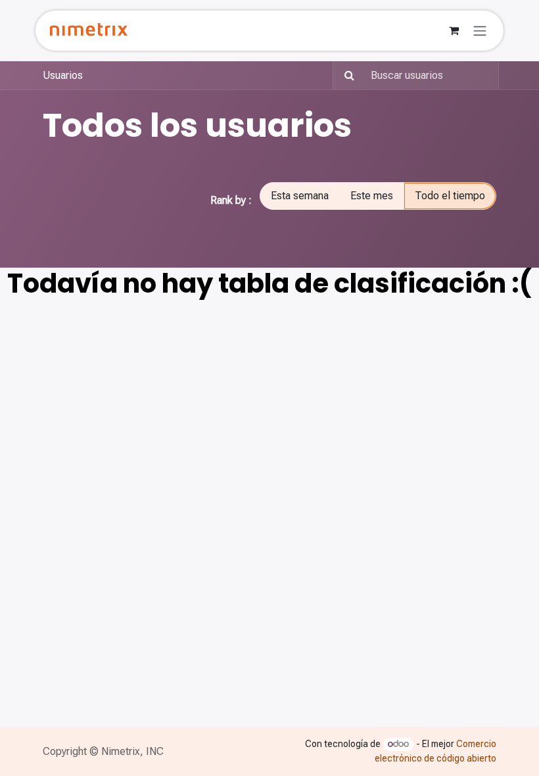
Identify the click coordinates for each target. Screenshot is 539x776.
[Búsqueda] (345, 75)
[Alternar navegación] (480, 30)
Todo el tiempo (450, 195)
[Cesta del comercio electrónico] (453, 30)
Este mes (371, 195)
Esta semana (300, 195)
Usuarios (63, 75)
